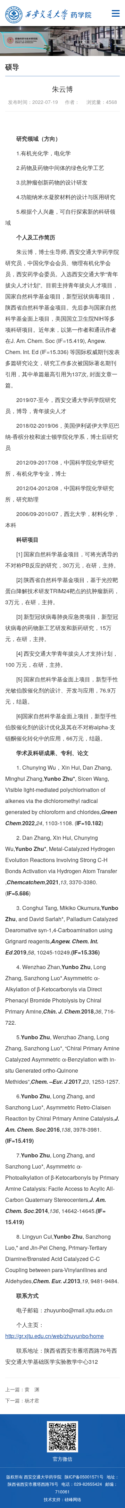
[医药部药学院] (48, 14)
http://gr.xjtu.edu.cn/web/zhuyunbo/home (54, 1336)
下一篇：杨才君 (22, 1400)
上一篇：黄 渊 (22, 1389)
